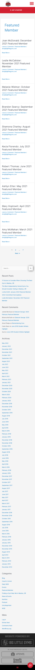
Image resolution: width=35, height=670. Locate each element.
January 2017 (6, 509)
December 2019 (7, 403)
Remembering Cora (18, 323)
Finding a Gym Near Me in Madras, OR (14, 593)
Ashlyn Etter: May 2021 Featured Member (14, 188)
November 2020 (7, 388)
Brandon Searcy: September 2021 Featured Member (17, 108)
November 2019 (7, 406)
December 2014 (7, 546)
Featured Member (20, 46)
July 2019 (5, 419)
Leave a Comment (8, 46)
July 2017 (5, 491)
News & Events (6, 596)
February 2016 (6, 537)
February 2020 (6, 397)
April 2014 (5, 555)
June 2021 (5, 367)
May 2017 (5, 497)
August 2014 (6, 552)
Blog (3, 578)
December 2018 (7, 440)
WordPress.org (6, 628)
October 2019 (6, 409)
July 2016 (5, 527)
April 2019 (5, 428)
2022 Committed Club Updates (11, 295)
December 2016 (7, 512)
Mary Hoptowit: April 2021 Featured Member (16, 208)
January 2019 (6, 437)
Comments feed (7, 625)
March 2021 (5, 376)
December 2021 (7, 349)
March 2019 (6, 431)
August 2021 (6, 361)
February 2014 (6, 561)
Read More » (6, 52)
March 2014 (6, 558)
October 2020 (6, 391)
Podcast (4, 602)
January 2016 (6, 540)
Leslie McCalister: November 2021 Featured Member (16, 63)
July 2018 (5, 455)
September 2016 (7, 521)
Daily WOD (5, 584)
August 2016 (6, 524)
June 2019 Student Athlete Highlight (18, 332)
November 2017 (7, 479)
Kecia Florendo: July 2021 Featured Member (16, 148)
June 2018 (5, 458)
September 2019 (7, 413)
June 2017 (5, 494)
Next (17, 253)
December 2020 (7, 385)
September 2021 (7, 358)
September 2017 (7, 485)
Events (4, 587)
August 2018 (6, 452)
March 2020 (6, 394)
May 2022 (5, 343)
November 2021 (7, 352)
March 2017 (5, 503)
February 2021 (6, 379)
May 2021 (5, 370)
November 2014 (7, 549)
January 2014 (6, 564)
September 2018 (7, 449)
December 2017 (7, 476)
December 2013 (7, 567)
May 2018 (5, 461)
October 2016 (6, 518)
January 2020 (6, 400)
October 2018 (6, 446)
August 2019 (6, 416)
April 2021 (5, 373)
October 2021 (6, 355)
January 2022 (6, 346)
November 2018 (7, 443)
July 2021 (5, 364)
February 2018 (6, 470)
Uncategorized (6, 605)
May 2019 (5, 425)
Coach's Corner (7, 581)
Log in (4, 619)
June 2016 (5, 530)
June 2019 (5, 422)
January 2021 (6, 382)
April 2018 (5, 464)
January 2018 (6, 473)
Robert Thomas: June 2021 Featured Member (17, 168)
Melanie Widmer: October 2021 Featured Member (16, 88)
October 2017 (6, 482)
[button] (17, 667)
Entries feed (6, 622)
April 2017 (5, 500)
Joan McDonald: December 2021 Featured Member (17, 42)
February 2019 (6, 434)
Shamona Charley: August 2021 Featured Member (16, 128)
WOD (3, 608)
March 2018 (5, 467)
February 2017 (6, 506)
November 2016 (7, 515)
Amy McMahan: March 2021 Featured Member (17, 231)
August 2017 (6, 488)
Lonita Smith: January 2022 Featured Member (16, 292)
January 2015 (6, 543)
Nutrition (4, 599)
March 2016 (6, 533)
